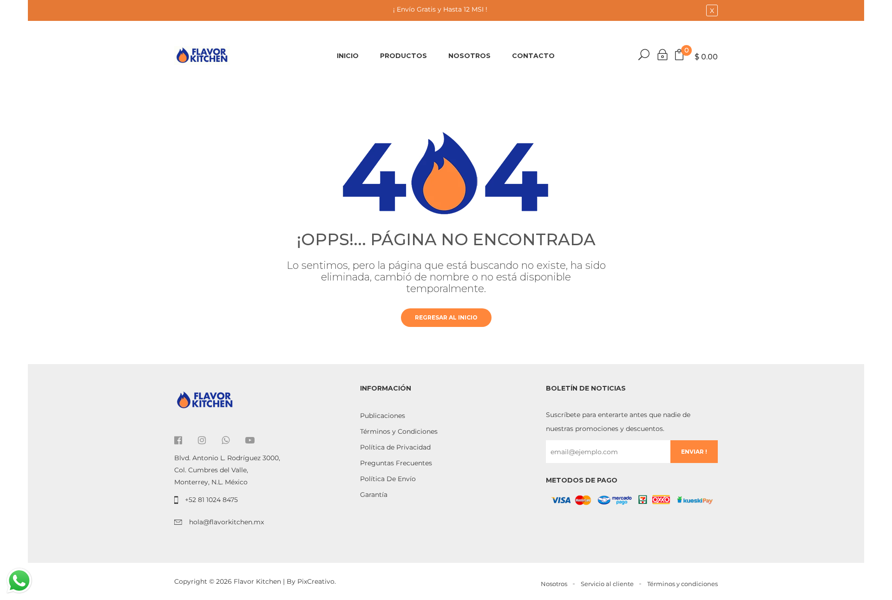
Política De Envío (388, 479)
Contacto (533, 56)
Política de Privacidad (395, 447)
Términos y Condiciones (399, 431)
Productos (403, 56)
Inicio (348, 56)
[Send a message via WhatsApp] (19, 580)
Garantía (373, 494)
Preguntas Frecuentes (396, 463)
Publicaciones (382, 415)
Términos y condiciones (682, 583)
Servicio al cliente (607, 583)
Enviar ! (694, 451)
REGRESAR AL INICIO (446, 317)
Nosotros (469, 56)
